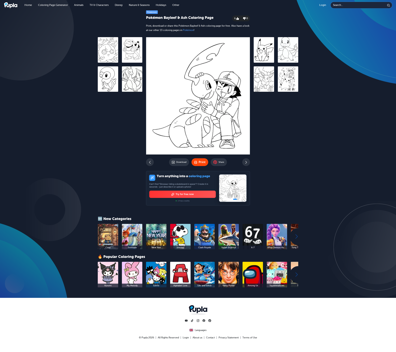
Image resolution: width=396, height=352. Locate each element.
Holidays (161, 5)
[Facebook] (203, 320)
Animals (78, 5)
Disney (119, 5)
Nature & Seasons (139, 5)
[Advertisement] (120, 141)
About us (197, 337)
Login (322, 5)
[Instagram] (198, 320)
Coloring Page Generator (53, 5)
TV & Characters (99, 5)
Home (28, 5)
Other (175, 5)
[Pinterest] (209, 320)
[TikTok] (192, 320)
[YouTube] (186, 320)
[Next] (246, 162)
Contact (210, 337)
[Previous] (150, 162)
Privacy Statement (229, 337)
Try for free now (185, 194)
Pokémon (152, 12)
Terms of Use (249, 337)
